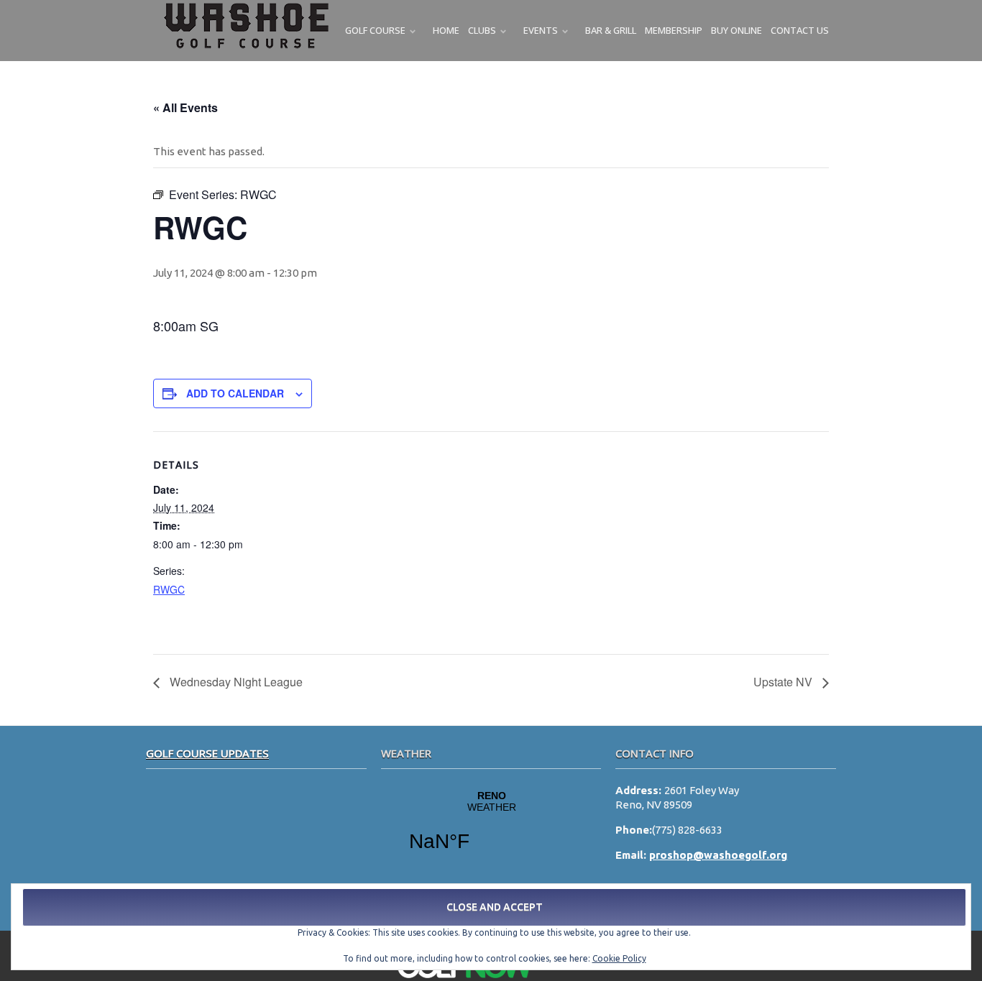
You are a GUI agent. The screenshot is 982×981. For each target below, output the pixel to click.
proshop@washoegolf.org (718, 855)
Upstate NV (784, 681)
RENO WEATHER (491, 830)
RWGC (169, 589)
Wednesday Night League (235, 681)
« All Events (185, 107)
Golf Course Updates (207, 753)
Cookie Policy (619, 958)
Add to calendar (235, 393)
